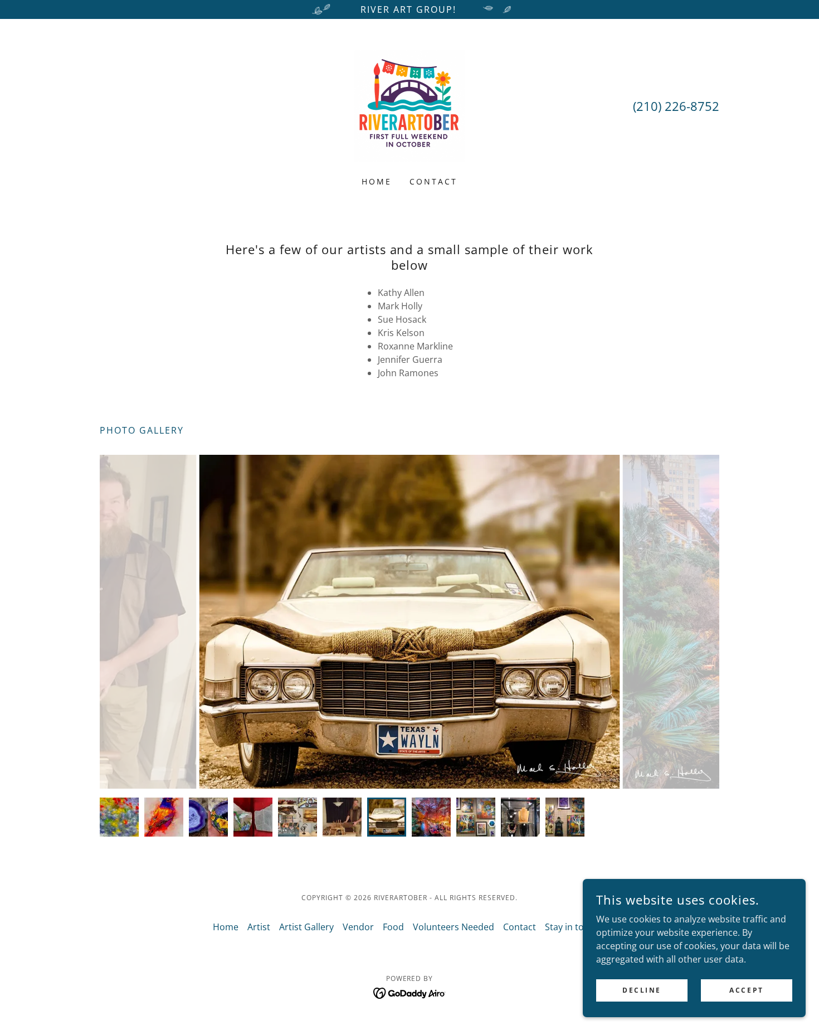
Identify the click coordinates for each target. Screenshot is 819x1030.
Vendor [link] (358, 927)
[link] (409, 105)
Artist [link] (258, 927)
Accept (746, 990)
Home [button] (225, 927)
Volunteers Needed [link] (453, 927)
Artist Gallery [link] (306, 927)
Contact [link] (433, 181)
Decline (641, 990)
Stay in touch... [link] (575, 927)
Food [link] (393, 927)
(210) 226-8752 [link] (676, 106)
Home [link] (377, 181)
